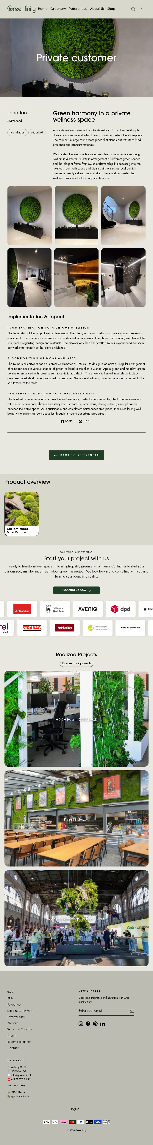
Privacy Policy (16, 1017)
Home (43, 9)
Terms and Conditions (21, 1030)
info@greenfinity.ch (21, 1075)
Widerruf (12, 1023)
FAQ (10, 999)
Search (11, 992)
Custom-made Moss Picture (17, 531)
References (78, 9)
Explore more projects (76, 663)
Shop (111, 9)
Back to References (79, 455)
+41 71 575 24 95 (21, 1079)
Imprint (11, 1036)
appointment (17, 1096)
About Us (97, 9)
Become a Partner (19, 1042)
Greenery (58, 9)
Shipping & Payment (20, 1011)
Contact (12, 1048)
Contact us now (74, 590)
